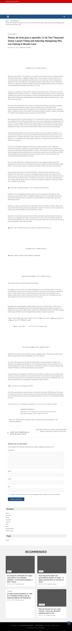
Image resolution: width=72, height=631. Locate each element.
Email (10, 479)
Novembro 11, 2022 (13, 47)
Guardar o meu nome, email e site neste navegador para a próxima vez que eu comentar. (35, 494)
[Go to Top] (69, 623)
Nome (10, 471)
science (8, 522)
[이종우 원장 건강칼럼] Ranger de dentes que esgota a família (20, 433)
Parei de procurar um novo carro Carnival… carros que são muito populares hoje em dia (50, 611)
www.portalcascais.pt (27, 625)
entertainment (12, 34)
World (7, 517)
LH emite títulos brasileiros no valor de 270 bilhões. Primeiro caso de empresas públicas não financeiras (19, 596)
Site (9, 486)
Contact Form (9, 531)
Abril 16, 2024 (11, 584)
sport (7, 526)
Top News (8, 515)
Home (7, 513)
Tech (7, 524)
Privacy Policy (39, 625)
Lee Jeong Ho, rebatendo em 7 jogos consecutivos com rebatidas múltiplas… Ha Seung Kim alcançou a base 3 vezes (20, 579)
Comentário (11, 450)
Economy (8, 520)
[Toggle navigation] (8, 17)
